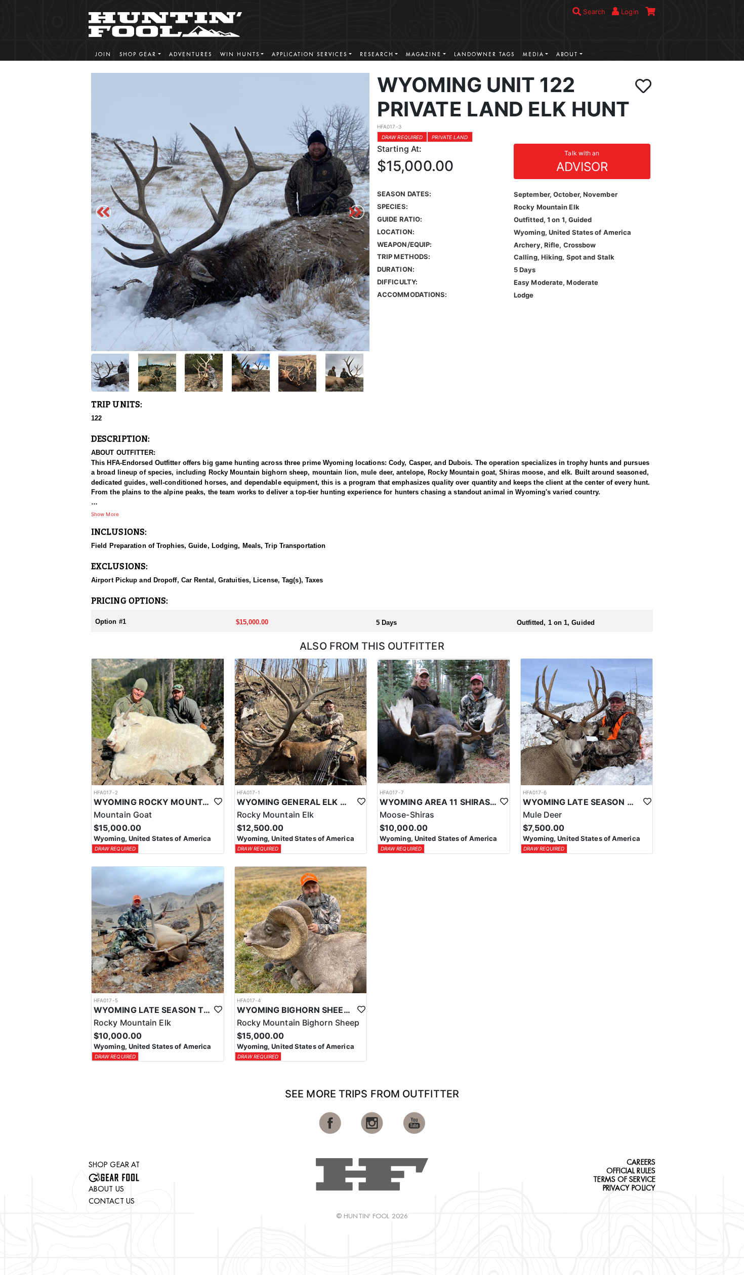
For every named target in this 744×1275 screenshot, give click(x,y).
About (567, 54)
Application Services (309, 54)
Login (629, 12)
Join (103, 54)
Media (533, 54)
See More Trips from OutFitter (372, 1094)
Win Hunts (240, 54)
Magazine (423, 54)
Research (377, 54)
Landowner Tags (484, 54)
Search (593, 12)
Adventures (190, 54)
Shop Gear (137, 54)
